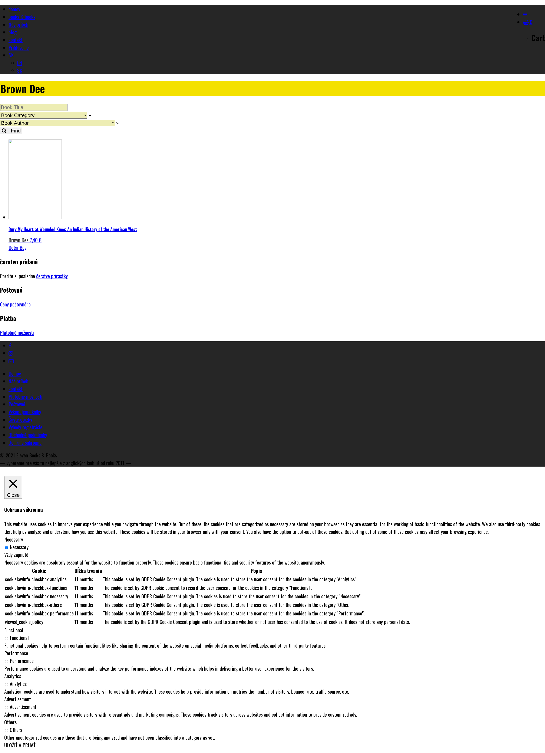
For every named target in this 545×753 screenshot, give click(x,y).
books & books (22, 16)
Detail (14, 247)
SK (11, 55)
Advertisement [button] (17, 699)
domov (14, 9)
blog (13, 32)
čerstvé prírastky (52, 276)
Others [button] (10, 722)
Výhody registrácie (25, 427)
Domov (15, 373)
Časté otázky (20, 419)
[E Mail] (11, 360)
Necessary (19, 547)
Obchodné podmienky (28, 434)
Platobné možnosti (17, 332)
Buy (23, 247)
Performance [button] (16, 653)
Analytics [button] (12, 676)
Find (13, 131)
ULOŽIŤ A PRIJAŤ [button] (20, 745)
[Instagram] (11, 353)
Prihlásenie (19, 47)
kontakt (16, 39)
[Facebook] (10, 345)
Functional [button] (13, 630)
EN (19, 62)
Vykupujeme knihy (25, 411)
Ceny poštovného (15, 304)
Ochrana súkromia (25, 442)
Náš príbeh (18, 24)
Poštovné (17, 404)
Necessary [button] (13, 539)
